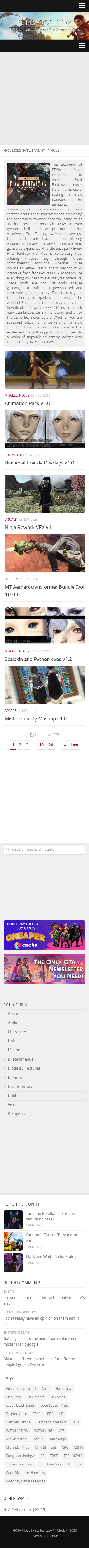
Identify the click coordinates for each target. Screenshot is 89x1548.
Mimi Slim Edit (45, 1447)
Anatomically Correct (21, 1388)
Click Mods (57, 1397)
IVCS (61, 1431)
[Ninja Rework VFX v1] (45, 493)
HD (61, 1414)
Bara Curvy (64, 1388)
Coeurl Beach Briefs (20, 1405)
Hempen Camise (18, 1422)
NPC (65, 1447)
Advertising (37, 1536)
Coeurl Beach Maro (54, 1405)
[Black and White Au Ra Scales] (13, 1262)
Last (74, 745)
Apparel (11, 711)
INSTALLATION (17, 1431)
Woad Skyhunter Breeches (25, 1481)
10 (41, 745)
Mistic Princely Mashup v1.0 (36, 719)
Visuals (11, 520)
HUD (75, 1422)
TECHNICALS (73, 1456)
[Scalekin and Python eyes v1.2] (45, 625)
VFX (78, 1464)
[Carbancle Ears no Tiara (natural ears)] (13, 1241)
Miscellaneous (17, 396)
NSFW (78, 1447)
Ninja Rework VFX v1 (28, 527)
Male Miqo (58, 1439)
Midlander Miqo (17, 1447)
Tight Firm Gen (50, 1464)
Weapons (12, 579)
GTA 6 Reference (18, 1509)
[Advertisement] (44, 98)
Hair (11, 1041)
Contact (54, 1536)
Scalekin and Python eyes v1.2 (38, 659)
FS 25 (40, 1509)
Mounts (15, 1077)
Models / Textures (24, 1068)
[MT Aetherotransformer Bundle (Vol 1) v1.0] (45, 553)
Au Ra (46, 1388)
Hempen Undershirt (51, 1422)
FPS (50, 1414)
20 (50, 745)
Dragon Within (16, 1414)
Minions (15, 1050)
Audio (13, 1022)
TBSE (54, 1456)
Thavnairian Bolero (19, 1464)
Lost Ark (38, 1439)
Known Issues (16, 1439)
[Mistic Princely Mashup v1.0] (45, 685)
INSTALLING (43, 1431)
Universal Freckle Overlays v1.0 (39, 463)
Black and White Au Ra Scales (51, 1256)
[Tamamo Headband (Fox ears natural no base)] (13, 1219)
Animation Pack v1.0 (27, 403)
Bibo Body (13, 1397)
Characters (14, 455)
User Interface (20, 1086)
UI (68, 1464)
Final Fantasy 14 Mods (49, 1530)
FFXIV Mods (21, 1530)
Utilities (14, 1095)
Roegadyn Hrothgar (20, 1456)
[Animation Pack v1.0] (45, 370)
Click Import (35, 1397)
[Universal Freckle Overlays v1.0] (45, 429)
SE (42, 1456)
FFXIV (37, 1414)
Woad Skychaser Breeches (25, 1472)
